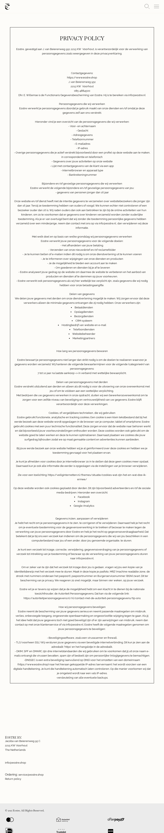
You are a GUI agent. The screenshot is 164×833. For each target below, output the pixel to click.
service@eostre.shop (31, 774)
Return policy (13, 778)
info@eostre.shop (15, 762)
